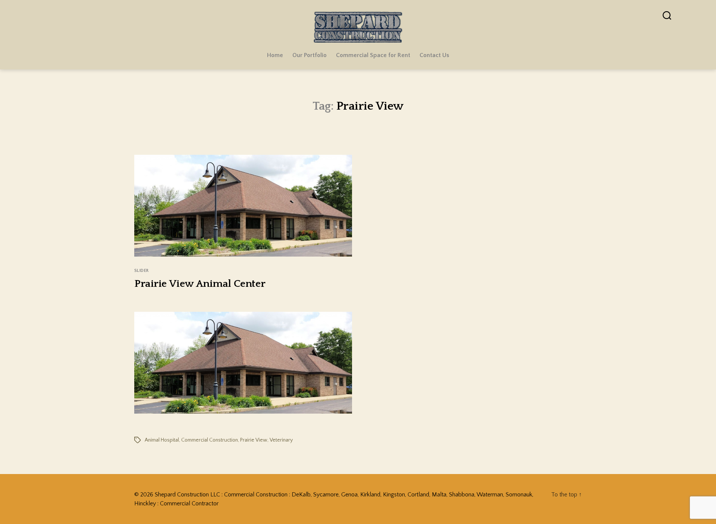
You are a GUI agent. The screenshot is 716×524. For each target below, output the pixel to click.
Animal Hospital (162, 440)
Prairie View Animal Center (199, 283)
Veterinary (281, 440)
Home (275, 55)
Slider (141, 270)
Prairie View (253, 440)
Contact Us (434, 55)
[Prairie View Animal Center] (243, 363)
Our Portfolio (309, 55)
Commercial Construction (209, 440)
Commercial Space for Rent (373, 55)
